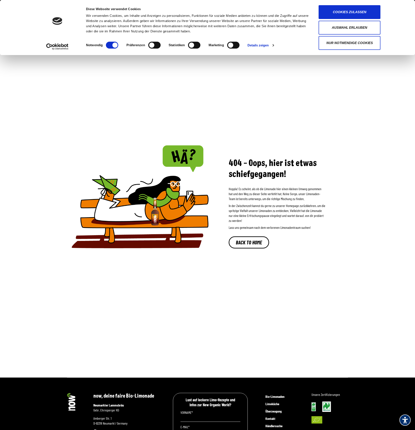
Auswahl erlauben (349, 27)
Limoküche (272, 404)
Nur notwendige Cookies (349, 43)
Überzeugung (273, 411)
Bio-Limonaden (274, 396)
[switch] (154, 45)
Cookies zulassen (349, 12)
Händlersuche (274, 426)
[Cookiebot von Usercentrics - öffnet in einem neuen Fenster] (57, 46)
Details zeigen (258, 45)
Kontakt (270, 418)
